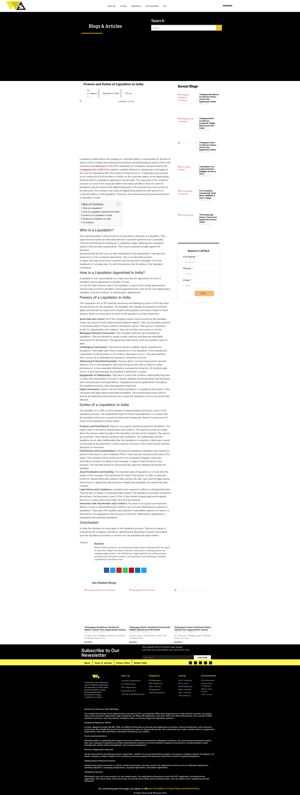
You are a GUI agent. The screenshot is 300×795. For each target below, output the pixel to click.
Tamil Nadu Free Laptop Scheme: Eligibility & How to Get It (207, 170)
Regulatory (136, 6)
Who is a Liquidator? (92, 208)
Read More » (88, 642)
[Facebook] (190, 662)
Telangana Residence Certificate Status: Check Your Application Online (209, 98)
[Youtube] (200, 662)
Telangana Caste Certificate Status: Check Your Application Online (208, 146)
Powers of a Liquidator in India (97, 215)
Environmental (152, 6)
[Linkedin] (205, 662)
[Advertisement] (150, 54)
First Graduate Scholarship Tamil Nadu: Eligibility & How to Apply (207, 194)
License (123, 6)
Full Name (189, 257)
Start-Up (111, 6)
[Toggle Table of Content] (117, 204)
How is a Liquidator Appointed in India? (101, 212)
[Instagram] (210, 662)
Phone (187, 268)
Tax (164, 6)
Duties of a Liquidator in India (97, 219)
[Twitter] (195, 662)
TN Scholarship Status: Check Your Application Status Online (208, 218)
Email (187, 280)
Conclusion (88, 222)
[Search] (219, 28)
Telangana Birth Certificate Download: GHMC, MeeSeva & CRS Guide (207, 123)
